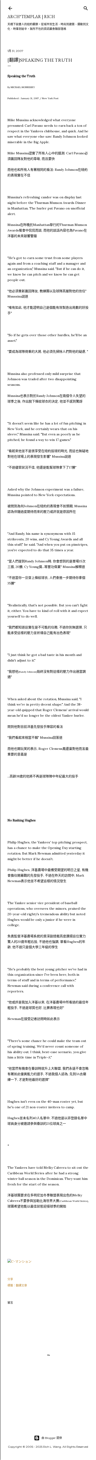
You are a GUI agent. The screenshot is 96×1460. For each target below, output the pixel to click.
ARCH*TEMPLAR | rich (31, 16)
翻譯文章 (21, 1285)
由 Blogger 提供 (51, 1438)
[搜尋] (86, 7)
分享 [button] (10, 1279)
